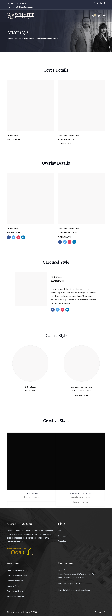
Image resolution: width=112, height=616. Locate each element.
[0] (93, 17)
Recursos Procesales (16, 596)
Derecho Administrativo (17, 575)
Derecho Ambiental (15, 591)
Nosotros (62, 536)
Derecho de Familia (15, 580)
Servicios (62, 541)
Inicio (60, 530)
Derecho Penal (13, 586)
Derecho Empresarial (15, 570)
